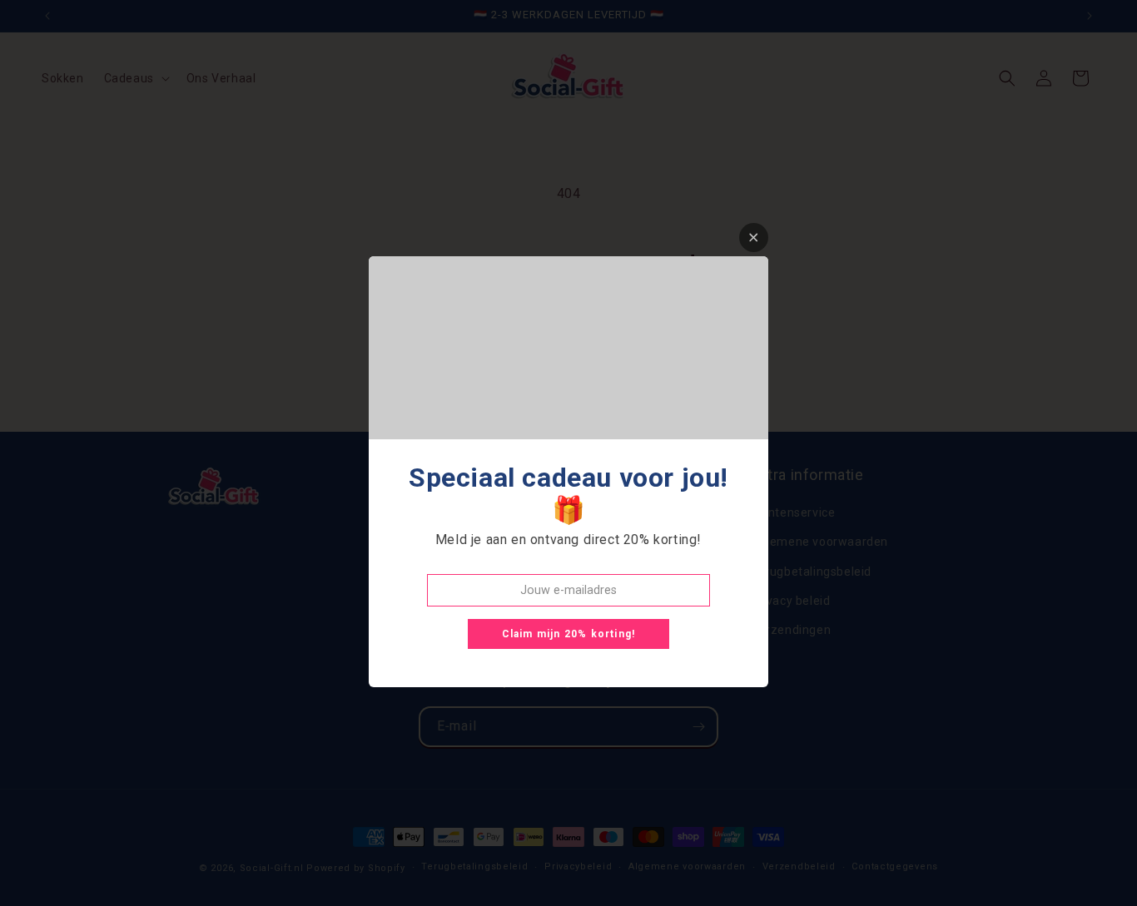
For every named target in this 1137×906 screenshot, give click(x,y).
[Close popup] (753, 237)
